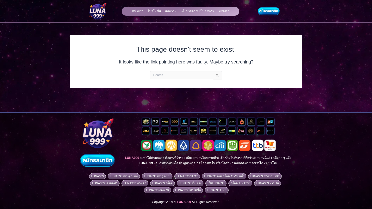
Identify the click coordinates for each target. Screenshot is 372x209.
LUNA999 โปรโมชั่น (188, 190)
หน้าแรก (138, 11)
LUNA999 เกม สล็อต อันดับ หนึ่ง (224, 176)
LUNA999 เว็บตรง (190, 183)
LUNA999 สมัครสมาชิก (265, 176)
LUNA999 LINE (216, 190)
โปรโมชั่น (154, 11)
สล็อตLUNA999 (240, 183)
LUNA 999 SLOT (187, 176)
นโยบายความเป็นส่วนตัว (197, 11)
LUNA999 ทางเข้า (135, 183)
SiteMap (223, 11)
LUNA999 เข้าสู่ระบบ (157, 176)
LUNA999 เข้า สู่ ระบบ (124, 176)
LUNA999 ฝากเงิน (267, 183)
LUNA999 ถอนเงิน (157, 190)
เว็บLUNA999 (216, 183)
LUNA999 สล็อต (162, 183)
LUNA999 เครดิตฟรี (104, 183)
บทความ (171, 11)
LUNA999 (97, 176)
